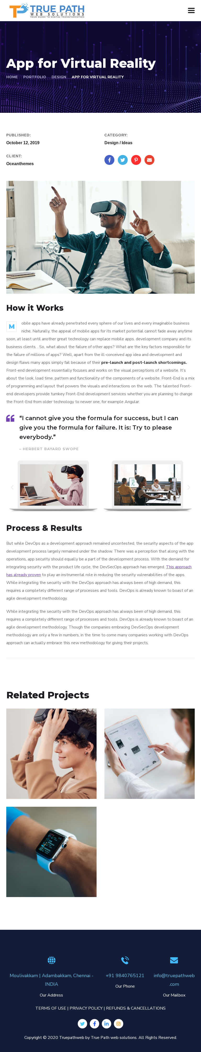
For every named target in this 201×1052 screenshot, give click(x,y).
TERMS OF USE (50, 1008)
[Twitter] (82, 1023)
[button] (12, 487)
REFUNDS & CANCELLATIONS (136, 1008)
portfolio (34, 77)
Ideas (117, 788)
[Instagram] (118, 1023)
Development (27, 886)
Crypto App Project (139, 780)
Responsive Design (40, 878)
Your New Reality (38, 780)
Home (12, 77)
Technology (42, 788)
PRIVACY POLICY (86, 1008)
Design (59, 77)
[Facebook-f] (94, 1023)
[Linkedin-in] (106, 1023)
